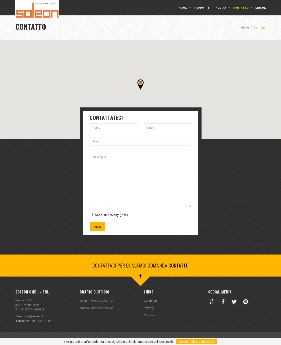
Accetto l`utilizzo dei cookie (196, 341)
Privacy (149, 308)
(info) (124, 215)
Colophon (150, 300)
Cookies (149, 315)
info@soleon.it (34, 316)
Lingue (260, 7)
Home (183, 7)
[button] (140, 84)
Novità (221, 7)
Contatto (241, 7)
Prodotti (201, 7)
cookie (169, 341)
